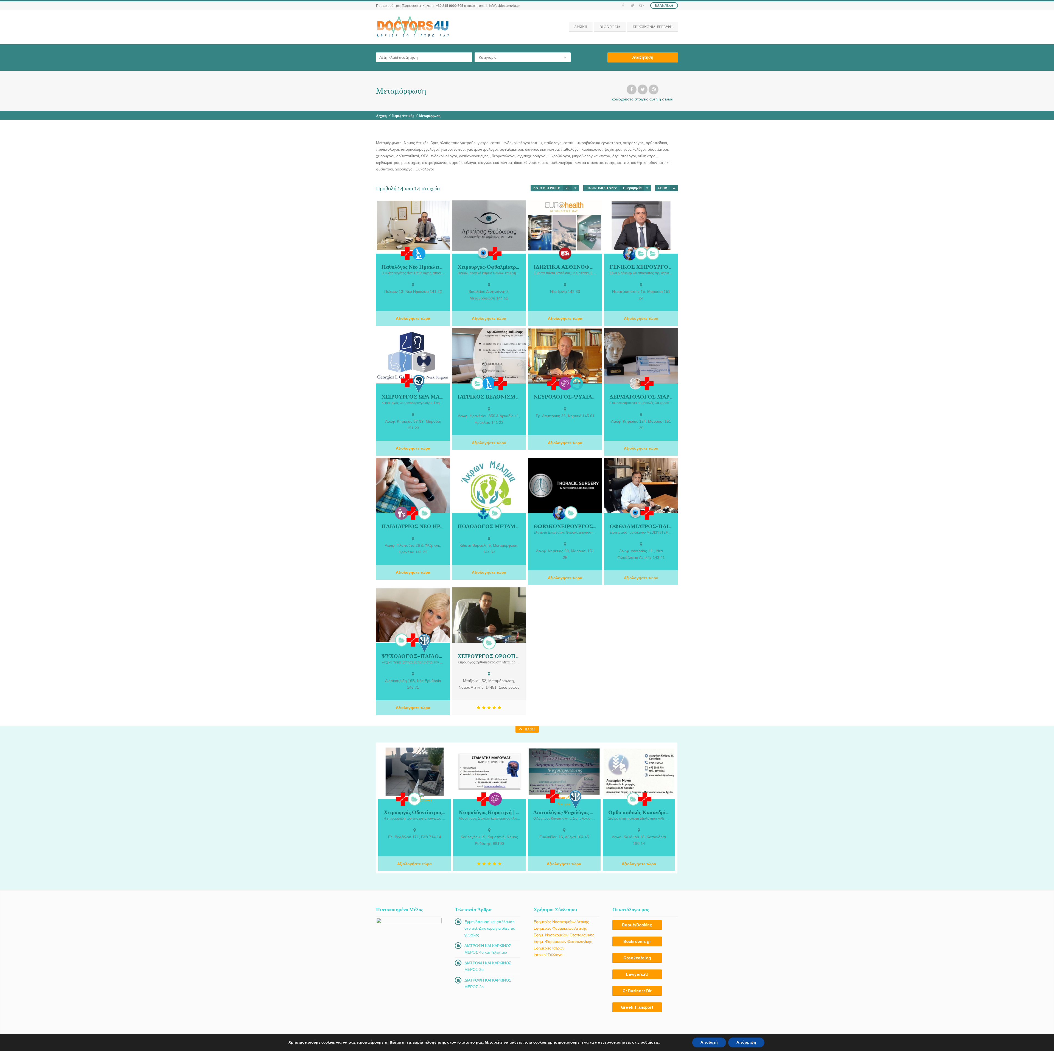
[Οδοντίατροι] (426, 797)
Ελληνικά (664, 5)
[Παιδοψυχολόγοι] (401, 640)
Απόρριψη (746, 1042)
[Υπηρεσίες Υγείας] (483, 513)
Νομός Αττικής (403, 116)
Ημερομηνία (632, 188)
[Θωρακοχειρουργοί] (571, 513)
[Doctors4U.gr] (413, 27)
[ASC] (674, 188)
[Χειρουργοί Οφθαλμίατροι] (483, 253)
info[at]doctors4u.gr (504, 6)
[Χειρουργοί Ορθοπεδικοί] (489, 642)
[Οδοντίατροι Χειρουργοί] (414, 799)
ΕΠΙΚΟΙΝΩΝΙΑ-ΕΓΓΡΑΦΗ (652, 27)
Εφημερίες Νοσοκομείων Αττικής (561, 922)
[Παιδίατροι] (401, 513)
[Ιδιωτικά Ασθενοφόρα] (565, 253)
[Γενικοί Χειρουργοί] (641, 253)
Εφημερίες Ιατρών (549, 948)
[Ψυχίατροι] (576, 383)
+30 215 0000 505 (449, 6)
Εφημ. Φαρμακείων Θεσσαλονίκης (563, 941)
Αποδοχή (709, 1042)
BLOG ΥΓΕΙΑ (609, 27)
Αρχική (381, 116)
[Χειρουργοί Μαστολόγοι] (652, 253)
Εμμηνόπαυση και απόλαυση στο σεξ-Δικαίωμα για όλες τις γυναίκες (489, 928)
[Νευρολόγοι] (565, 383)
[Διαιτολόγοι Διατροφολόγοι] (564, 798)
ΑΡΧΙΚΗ (580, 27)
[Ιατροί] (407, 253)
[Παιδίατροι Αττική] (424, 513)
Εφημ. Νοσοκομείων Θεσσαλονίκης (564, 935)
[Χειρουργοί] (629, 253)
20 (568, 188)
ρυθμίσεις (650, 1042)
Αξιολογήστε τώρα (413, 318)
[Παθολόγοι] (418, 253)
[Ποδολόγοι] (494, 513)
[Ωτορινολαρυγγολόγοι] (418, 383)
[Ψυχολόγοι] (424, 643)
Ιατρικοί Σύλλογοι (548, 954)
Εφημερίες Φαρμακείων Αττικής (560, 928)
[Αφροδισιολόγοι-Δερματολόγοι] (635, 383)
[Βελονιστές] (477, 383)
